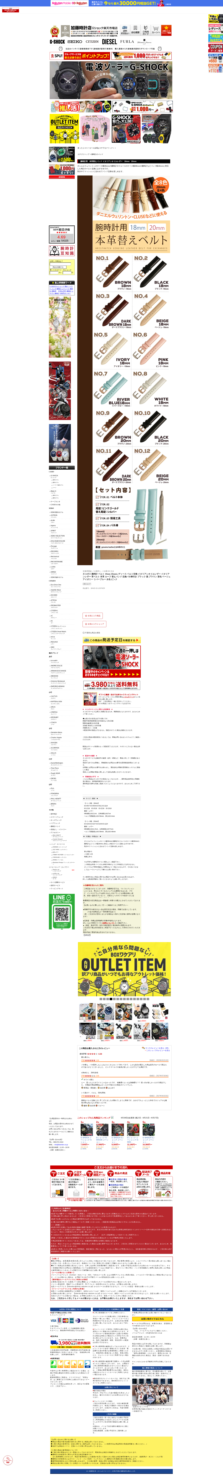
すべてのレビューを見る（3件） (157, 1048)
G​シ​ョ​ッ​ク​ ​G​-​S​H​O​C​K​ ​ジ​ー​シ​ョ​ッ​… (102, 1140)
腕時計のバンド (97, 154)
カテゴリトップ (83, 154)
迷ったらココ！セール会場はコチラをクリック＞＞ (97, 148)
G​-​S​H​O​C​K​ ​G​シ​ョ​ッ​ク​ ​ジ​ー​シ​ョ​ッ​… (118, 1140)
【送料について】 (108, 923)
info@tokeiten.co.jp (61, 1145)
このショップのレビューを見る (158, 1050)
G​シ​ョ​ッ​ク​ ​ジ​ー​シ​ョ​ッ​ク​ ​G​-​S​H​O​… (133, 1140)
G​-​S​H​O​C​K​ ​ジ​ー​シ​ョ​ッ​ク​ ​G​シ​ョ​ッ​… (86, 1140)
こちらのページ (128, 697)
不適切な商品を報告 (92, 633)
